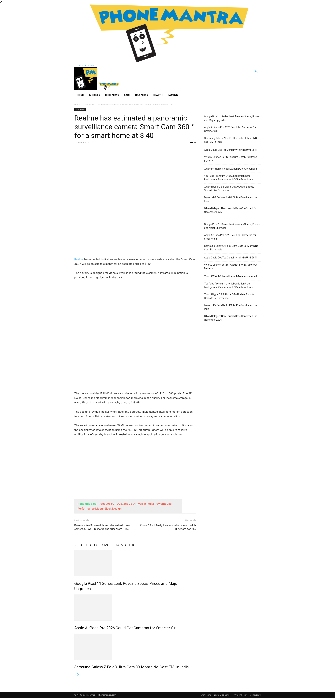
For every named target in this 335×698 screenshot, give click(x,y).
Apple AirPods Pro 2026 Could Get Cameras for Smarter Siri (125, 628)
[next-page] (78, 674)
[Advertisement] (135, 172)
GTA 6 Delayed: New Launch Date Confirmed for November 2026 (230, 210)
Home (80, 95)
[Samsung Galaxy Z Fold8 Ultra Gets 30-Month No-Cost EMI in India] (135, 647)
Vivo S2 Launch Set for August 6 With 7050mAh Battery (230, 159)
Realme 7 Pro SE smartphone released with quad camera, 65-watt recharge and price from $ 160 (102, 527)
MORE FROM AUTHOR (120, 545)
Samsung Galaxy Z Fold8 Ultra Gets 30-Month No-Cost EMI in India (131, 667)
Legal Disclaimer (222, 694)
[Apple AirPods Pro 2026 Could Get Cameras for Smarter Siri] (135, 607)
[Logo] (86, 89)
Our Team (206, 694)
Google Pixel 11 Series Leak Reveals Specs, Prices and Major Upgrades (232, 118)
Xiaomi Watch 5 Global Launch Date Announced (230, 168)
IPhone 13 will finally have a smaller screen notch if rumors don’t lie (167, 527)
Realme (79, 259)
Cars (127, 95)
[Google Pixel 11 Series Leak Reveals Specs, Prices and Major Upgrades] (135, 563)
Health (158, 95)
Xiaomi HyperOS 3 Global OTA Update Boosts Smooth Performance (229, 188)
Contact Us (255, 694)
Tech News (112, 95)
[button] (256, 71)
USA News (141, 95)
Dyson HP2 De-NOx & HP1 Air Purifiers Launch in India (230, 199)
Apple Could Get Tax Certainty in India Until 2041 (230, 149)
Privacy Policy (240, 694)
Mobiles (94, 95)
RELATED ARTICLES (89, 545)
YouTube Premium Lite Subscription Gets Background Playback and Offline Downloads (229, 177)
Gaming (173, 95)
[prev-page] (75, 674)
